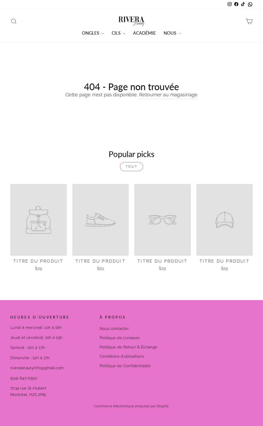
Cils (116, 33)
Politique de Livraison (120, 338)
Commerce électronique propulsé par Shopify (131, 406)
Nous (170, 33)
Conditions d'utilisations (122, 356)
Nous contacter (114, 328)
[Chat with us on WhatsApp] (250, 4)
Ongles (91, 33)
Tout (131, 166)
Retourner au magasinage (168, 94)
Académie (144, 33)
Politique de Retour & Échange (128, 347)
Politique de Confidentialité (125, 366)
